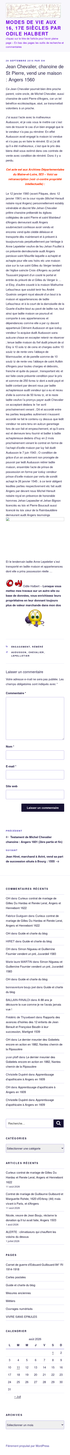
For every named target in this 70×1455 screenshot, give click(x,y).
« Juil (17, 1396)
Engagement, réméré (27, 646)
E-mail (11, 766)
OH (43, 60)
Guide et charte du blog (32, 933)
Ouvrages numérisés (19, 1309)
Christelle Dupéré (17, 1100)
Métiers (10, 1301)
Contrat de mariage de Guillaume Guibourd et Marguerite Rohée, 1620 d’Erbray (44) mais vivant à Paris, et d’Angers (34, 1198)
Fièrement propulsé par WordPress (27, 1446)
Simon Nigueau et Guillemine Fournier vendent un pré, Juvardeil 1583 (34, 966)
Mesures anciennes (18, 1293)
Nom (10, 746)
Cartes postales (16, 1277)
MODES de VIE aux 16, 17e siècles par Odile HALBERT (33, 28)
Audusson (19, 652)
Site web (12, 786)
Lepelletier (20, 655)
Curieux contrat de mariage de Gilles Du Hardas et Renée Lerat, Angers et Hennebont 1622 (33, 903)
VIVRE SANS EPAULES (21, 1317)
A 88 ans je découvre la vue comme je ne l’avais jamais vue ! (33, 1004)
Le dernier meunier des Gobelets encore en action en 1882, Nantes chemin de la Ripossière (34, 1044)
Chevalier (36, 652)
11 (18, 1367)
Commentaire (16, 693)
